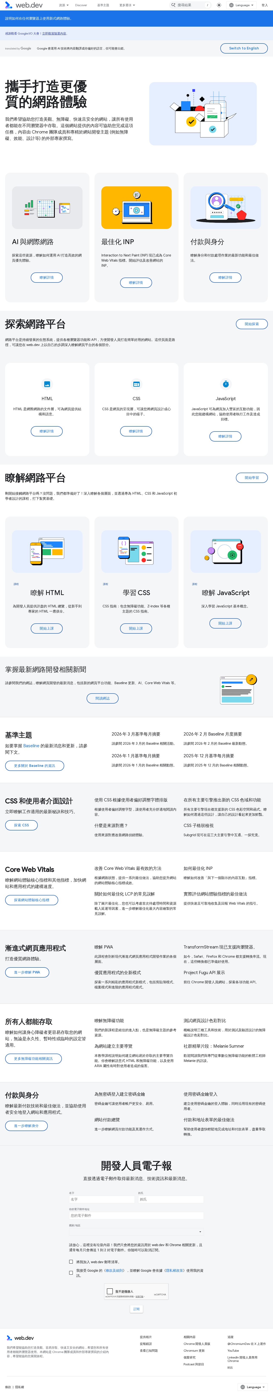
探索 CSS (21, 825)
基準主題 (103, 5)
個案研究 (190, 1357)
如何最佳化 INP (198, 868)
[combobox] (190, 5)
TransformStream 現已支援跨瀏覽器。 (220, 947)
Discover (81, 5)
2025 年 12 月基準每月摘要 (209, 756)
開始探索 (252, 324)
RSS (230, 1368)
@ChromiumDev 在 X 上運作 (247, 1344)
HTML (47, 398)
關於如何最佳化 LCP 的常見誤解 (124, 894)
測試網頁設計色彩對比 (205, 1020)
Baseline (31, 746)
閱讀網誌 (103, 698)
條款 (8, 1387)
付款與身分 (207, 241)
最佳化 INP (117, 241)
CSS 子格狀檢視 (198, 825)
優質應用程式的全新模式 (117, 972)
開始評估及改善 (141, 260)
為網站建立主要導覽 (113, 1046)
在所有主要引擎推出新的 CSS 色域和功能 (222, 800)
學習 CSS (136, 592)
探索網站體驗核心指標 (31, 900)
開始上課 (47, 628)
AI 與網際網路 (33, 241)
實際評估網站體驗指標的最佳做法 (215, 894)
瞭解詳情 (47, 277)
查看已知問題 (149, 1351)
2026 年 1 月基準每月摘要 (136, 756)
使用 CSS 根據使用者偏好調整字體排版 (131, 800)
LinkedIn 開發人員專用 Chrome (242, 1359)
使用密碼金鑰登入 (200, 1094)
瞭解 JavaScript (226, 592)
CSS (136, 398)
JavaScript (226, 398)
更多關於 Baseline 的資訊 (34, 766)
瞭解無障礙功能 (109, 1020)
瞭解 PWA (103, 947)
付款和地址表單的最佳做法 (209, 1119)
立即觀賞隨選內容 (54, 33)
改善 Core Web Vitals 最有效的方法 (127, 868)
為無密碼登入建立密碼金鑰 (119, 1094)
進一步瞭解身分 (26, 1126)
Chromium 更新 (194, 1351)
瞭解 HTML (47, 592)
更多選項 (125, 5)
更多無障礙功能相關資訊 (33, 1059)
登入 (265, 5)
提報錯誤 (146, 1344)
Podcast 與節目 (194, 1364)
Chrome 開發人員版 (197, 1344)
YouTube (233, 1351)
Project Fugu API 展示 (204, 972)
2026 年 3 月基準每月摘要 (136, 734)
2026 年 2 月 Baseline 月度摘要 (213, 734)
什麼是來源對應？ (111, 825)
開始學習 (252, 478)
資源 (62, 5)
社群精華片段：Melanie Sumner (214, 1046)
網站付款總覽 (107, 1119)
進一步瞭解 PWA (27, 972)
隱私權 (19, 1387)
